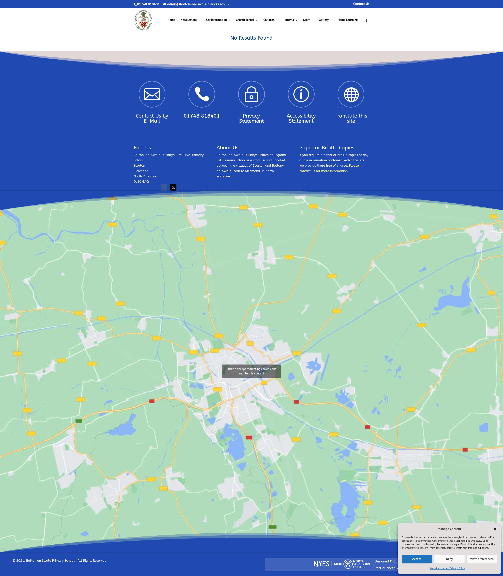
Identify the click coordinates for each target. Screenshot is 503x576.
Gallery (324, 20)
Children (268, 20)
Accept (416, 559)
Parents (289, 20)
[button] (495, 529)
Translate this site (351, 118)
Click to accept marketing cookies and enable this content (252, 371)
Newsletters (189, 20)
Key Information (216, 20)
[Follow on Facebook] (164, 187)
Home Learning (348, 20)
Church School (245, 20)
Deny (449, 559)
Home (171, 20)
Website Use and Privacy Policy (447, 568)
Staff (306, 20)
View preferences (482, 559)
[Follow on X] (173, 187)
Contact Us (361, 4)
